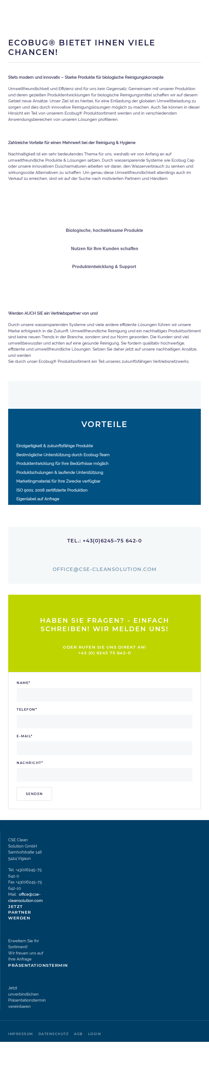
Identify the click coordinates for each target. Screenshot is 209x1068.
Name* (23, 683)
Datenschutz (53, 1034)
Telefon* (27, 709)
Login (94, 1034)
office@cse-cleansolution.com (105, 569)
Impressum (20, 1034)
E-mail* (25, 736)
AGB (78, 1034)
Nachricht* (30, 763)
